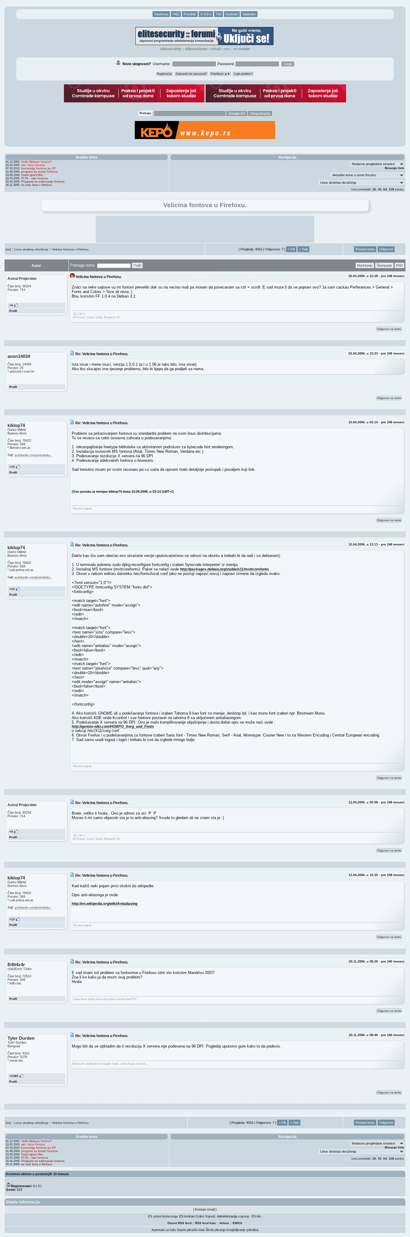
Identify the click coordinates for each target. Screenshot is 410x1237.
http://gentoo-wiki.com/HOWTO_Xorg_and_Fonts (113, 726)
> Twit (303, 249)
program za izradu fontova (39, 171)
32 (379, 189)
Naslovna (161, 14)
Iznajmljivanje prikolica (242, 1230)
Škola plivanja (215, 1230)
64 (385, 189)
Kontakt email (205, 1209)
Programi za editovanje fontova (43, 181)
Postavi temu (365, 249)
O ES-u (205, 14)
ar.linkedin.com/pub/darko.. (33, 455)
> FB (291, 249)
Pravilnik (190, 14)
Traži (137, 265)
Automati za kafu (164, 1230)
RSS (227, 49)
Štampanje (384, 265)
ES (240, 1223)
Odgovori (386, 249)
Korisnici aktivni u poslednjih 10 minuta (37, 1174)
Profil (13, 311)
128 (391, 189)
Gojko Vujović (205, 1216)
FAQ (176, 14)
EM (235, 1223)
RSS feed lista (205, 1223)
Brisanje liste (394, 168)
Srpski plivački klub (191, 1230)
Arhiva (224, 1223)
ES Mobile (242, 49)
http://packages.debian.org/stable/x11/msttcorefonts (224, 569)
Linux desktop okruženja (31, 249)
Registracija (164, 73)
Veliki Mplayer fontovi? (36, 161)
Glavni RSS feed (179, 1223)
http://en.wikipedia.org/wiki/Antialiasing (104, 904)
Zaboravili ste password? (191, 73)
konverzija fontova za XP (38, 168)
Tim (218, 14)
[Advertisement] (205, 229)
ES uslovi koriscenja (162, 1216)
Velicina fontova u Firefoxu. (70, 249)
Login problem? (243, 73)
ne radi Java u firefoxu (36, 184)
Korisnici (232, 14)
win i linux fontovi (33, 165)
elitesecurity (170, 49)
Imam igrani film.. (32, 175)
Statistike (249, 14)
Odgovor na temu (389, 329)
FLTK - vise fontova (34, 178)
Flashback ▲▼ (220, 73)
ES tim (256, 1216)
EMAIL (216, 49)
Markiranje (364, 265)
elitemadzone (196, 49)
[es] (8, 249)
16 (374, 189)
